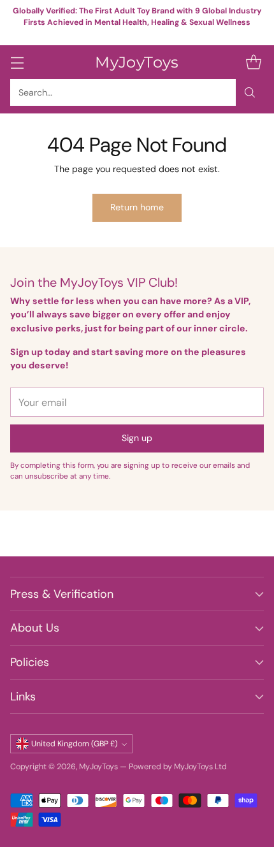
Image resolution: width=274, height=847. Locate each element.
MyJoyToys (98, 767)
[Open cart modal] (253, 62)
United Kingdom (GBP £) (74, 744)
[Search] (250, 92)
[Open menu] (17, 62)
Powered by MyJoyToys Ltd (178, 767)
